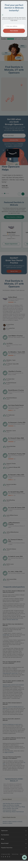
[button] (14, 31)
